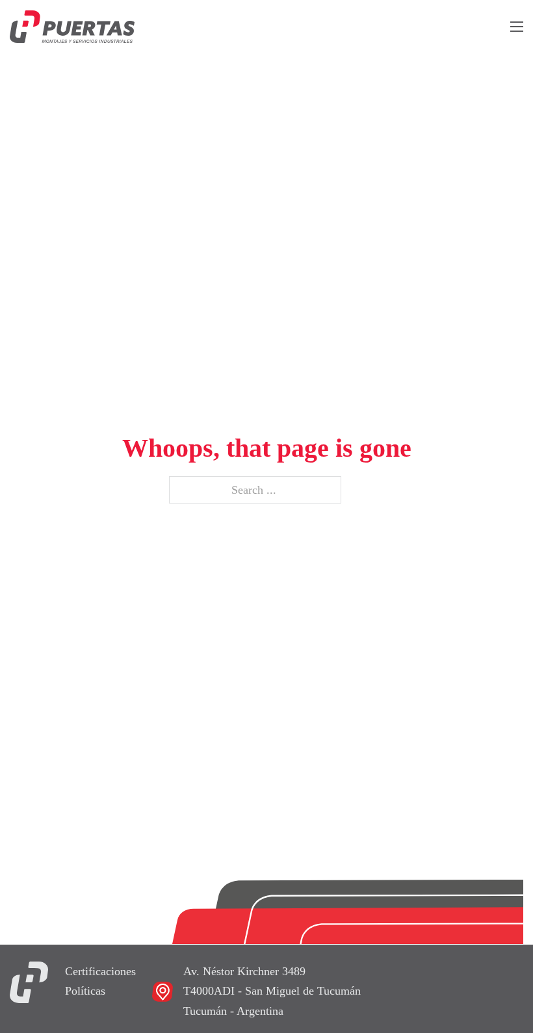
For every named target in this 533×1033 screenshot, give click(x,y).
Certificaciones (100, 971)
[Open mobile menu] (516, 26)
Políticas (85, 990)
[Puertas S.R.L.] (29, 981)
